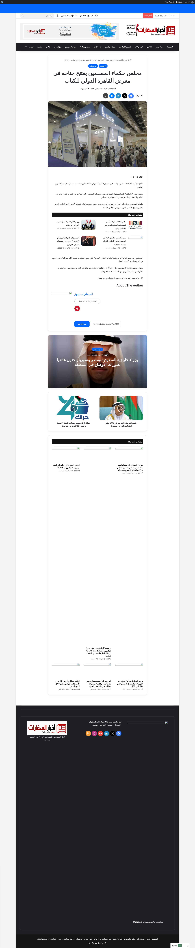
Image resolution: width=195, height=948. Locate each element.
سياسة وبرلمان (70, 47)
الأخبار (149, 47)
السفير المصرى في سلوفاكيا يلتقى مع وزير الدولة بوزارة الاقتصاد (66, 466)
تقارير (48, 47)
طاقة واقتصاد (42, 939)
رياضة (39, 47)
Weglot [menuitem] (171, 2)
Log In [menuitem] (187, 2)
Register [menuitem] (179, 2)
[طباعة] (105, 95)
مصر (90, 939)
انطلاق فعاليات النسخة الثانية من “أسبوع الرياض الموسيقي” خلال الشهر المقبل (67, 683)
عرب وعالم (139, 47)
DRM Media (137, 922)
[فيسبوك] (131, 95)
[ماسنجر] (112, 95)
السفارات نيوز (83, 294)
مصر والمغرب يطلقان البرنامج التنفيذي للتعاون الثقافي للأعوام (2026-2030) (114, 241)
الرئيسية (170, 47)
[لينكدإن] (118, 95)
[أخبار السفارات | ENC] (150, 30)
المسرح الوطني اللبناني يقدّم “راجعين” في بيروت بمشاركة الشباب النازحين (68, 241)
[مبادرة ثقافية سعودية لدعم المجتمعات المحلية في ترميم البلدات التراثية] (135, 225)
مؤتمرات (57, 47)
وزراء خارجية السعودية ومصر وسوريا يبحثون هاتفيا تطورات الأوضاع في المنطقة (97, 362)
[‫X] (124, 95)
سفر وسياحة (85, 47)
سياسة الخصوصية (106, 725)
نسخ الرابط (82, 324)
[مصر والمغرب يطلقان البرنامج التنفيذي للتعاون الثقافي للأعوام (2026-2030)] (135, 241)
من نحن (95, 725)
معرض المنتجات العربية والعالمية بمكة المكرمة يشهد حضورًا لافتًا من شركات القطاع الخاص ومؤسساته (129, 467)
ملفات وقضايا (110, 47)
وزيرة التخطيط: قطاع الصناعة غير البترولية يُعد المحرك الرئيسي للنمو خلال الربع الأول (130, 683)
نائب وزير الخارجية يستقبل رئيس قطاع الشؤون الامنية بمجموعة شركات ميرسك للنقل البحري (98, 683)
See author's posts (87, 301)
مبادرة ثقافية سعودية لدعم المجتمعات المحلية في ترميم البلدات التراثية (115, 225)
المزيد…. (30, 47)
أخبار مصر (159, 47)
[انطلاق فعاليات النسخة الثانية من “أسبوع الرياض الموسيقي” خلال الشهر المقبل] (66, 671)
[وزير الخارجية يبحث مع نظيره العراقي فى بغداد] (88, 225)
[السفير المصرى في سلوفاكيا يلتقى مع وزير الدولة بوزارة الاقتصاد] (66, 454)
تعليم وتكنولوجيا (125, 47)
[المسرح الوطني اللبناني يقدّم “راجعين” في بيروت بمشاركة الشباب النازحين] (88, 241)
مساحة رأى (52, 939)
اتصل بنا (118, 725)
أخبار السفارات (94, 722)
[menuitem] (192, 2)
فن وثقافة (97, 47)
